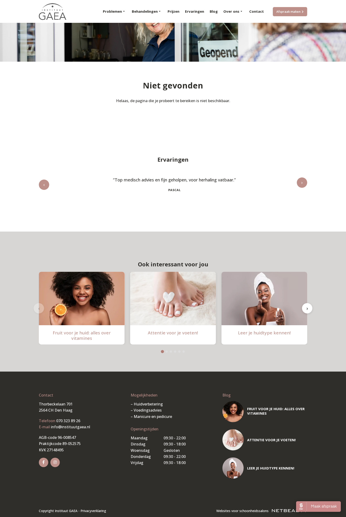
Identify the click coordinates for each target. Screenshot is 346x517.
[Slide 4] (175, 351)
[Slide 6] (183, 351)
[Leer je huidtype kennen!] (233, 468)
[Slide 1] (162, 351)
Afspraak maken (288, 11)
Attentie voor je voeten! (173, 333)
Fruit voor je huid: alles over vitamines (82, 335)
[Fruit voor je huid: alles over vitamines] (233, 411)
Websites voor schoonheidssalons (243, 511)
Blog (214, 11)
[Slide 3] (171, 351)
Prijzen (173, 11)
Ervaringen (194, 11)
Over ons (231, 11)
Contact (256, 11)
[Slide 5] (179, 351)
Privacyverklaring (93, 511)
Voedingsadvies (148, 410)
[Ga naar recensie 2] (173, 207)
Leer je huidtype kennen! (264, 333)
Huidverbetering (148, 404)
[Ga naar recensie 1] (169, 207)
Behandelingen (145, 11)
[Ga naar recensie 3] (177, 207)
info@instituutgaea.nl (70, 426)
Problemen (112, 11)
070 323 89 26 (68, 420)
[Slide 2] (166, 351)
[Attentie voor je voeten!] (233, 439)
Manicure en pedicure (153, 416)
